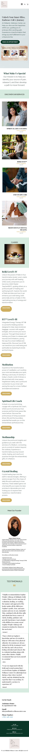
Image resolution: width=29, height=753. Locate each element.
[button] (22, 4)
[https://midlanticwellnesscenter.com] (4, 4)
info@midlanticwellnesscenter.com (14, 729)
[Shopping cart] (27, 4)
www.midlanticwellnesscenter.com (14, 733)
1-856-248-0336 (7, 717)
